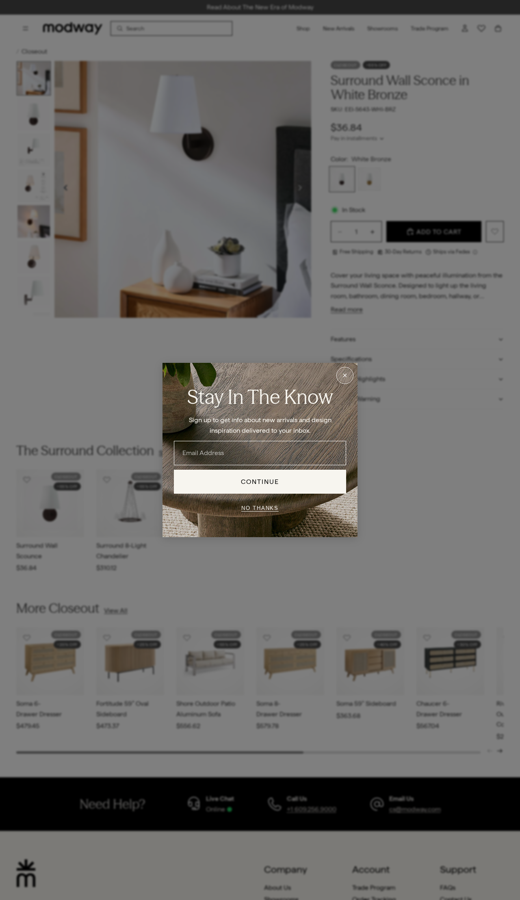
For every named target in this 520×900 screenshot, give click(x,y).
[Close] (345, 375)
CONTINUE (260, 482)
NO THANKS (260, 508)
